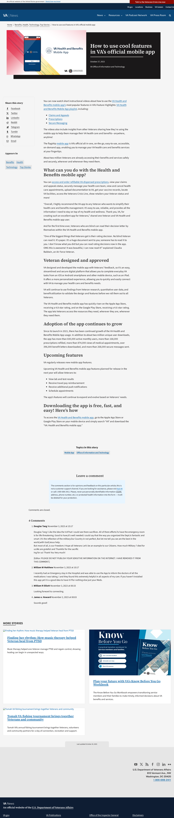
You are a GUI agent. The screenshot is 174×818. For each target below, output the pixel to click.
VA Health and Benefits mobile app (76, 417)
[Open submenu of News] (104, 15)
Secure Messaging (58, 123)
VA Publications (53, 815)
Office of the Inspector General (104, 815)
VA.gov (6, 815)
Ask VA (120, 488)
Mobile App (69, 452)
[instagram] (158, 764)
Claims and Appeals (59, 115)
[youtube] (135, 764)
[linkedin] (163, 764)
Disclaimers (138, 815)
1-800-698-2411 (162, 780)
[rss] (147, 764)
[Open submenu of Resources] (121, 15)
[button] (170, 15)
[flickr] (169, 764)
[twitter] (141, 764)
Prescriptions (55, 119)
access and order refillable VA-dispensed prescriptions (80, 182)
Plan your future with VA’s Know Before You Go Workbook (126, 683)
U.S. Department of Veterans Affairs (52, 807)
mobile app (63, 143)
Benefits (10, 162)
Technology (11, 167)
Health (20, 162)
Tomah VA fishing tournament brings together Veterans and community (40, 718)
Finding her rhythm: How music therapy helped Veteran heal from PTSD (41, 639)
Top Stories (25, 167)
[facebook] (152, 764)
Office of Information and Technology (93, 452)
